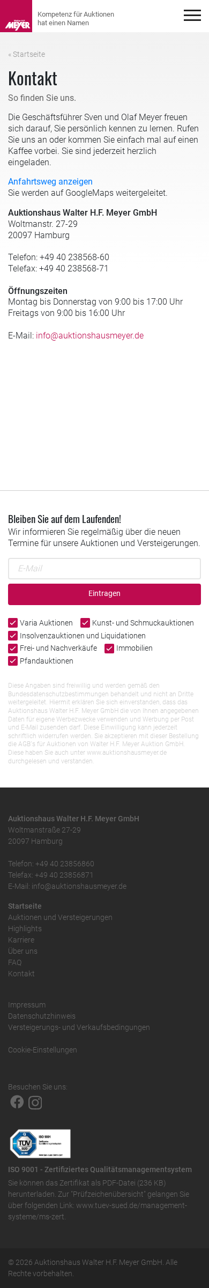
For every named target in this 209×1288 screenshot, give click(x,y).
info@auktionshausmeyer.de (90, 335)
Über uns (23, 951)
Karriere (21, 940)
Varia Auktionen (46, 623)
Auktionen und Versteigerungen (60, 917)
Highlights (25, 928)
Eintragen (104, 593)
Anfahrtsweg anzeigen (50, 181)
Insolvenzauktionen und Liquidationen (83, 635)
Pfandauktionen (46, 661)
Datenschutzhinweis (42, 1016)
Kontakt (21, 973)
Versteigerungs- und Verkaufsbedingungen (79, 1027)
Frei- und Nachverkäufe (58, 648)
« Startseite (26, 54)
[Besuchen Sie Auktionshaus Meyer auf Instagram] (35, 1102)
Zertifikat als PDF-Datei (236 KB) (112, 1183)
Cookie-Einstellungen (42, 1050)
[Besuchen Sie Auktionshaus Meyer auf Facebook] (17, 1102)
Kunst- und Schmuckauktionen (143, 623)
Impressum (27, 1004)
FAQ (14, 962)
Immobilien (134, 648)
